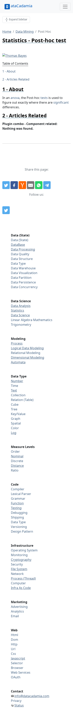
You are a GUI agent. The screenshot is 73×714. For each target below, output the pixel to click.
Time (14, 386)
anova (15, 98)
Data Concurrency (24, 287)
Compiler (17, 489)
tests (44, 98)
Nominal (17, 456)
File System (19, 569)
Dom (14, 639)
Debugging (19, 512)
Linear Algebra (21, 320)
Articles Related (18, 79)
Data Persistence (23, 282)
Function (17, 503)
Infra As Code (21, 588)
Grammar (18, 498)
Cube (14, 404)
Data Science (20, 315)
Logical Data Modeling (27, 348)
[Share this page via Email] (30, 185)
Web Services (20, 672)
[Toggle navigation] (65, 7)
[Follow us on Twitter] (6, 210)
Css (13, 654)
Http (14, 644)
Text (14, 390)
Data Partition (21, 277)
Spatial (16, 423)
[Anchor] (26, 89)
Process (17, 343)
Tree (14, 409)
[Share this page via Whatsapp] (38, 185)
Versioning (19, 527)
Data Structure (22, 259)
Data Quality (20, 254)
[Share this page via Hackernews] (22, 185)
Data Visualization (24, 273)
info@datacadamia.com (31, 696)
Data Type (18, 263)
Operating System (24, 550)
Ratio (14, 470)
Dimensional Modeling (27, 357)
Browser (17, 668)
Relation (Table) (22, 400)
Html (14, 635)
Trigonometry (21, 324)
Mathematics (42, 320)
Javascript (18, 658)
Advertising (19, 607)
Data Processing (23, 249)
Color (15, 428)
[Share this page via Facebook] (14, 185)
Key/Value (18, 414)
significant (61, 102)
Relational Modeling (25, 353)
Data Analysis (21, 306)
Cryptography (21, 559)
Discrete (17, 461)
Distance (17, 465)
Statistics (17, 310)
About (11, 71)
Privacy (16, 701)
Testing (16, 508)
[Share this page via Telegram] (47, 185)
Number (17, 381)
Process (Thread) (23, 578)
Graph (15, 418)
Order (15, 451)
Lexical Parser (21, 494)
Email (15, 616)
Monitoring (19, 555)
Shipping (17, 517)
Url (13, 649)
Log (13, 433)
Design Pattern (22, 531)
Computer (18, 583)
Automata (18, 362)
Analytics (17, 611)
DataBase (18, 245)
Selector (17, 663)
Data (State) (19, 240)
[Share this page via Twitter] (6, 185)
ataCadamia (21, 5)
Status (19, 705)
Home (6, 31)
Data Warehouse (23, 268)
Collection (18, 395)
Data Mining (25, 31)
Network (17, 574)
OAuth (15, 677)
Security (17, 564)
